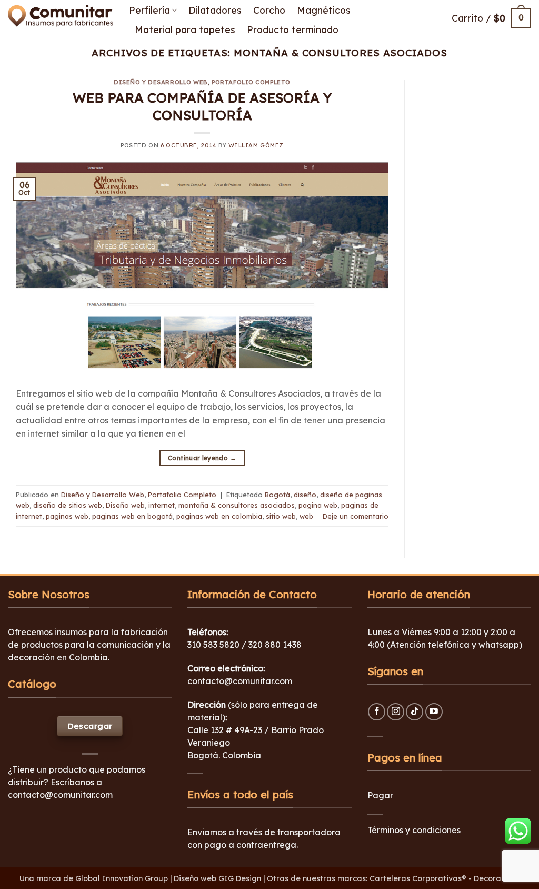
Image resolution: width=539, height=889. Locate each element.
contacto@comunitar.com (60, 794)
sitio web (281, 516)
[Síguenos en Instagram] (395, 711)
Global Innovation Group (121, 878)
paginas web (67, 516)
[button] (491, 18)
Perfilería (149, 10)
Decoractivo (497, 878)
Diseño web (125, 505)
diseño (305, 494)
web (306, 516)
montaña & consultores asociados (236, 505)
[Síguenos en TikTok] (414, 711)
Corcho (269, 10)
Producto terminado (292, 29)
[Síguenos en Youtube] (434, 711)
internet (161, 505)
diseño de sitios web (67, 505)
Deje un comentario (355, 516)
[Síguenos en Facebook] (376, 711)
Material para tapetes (185, 29)
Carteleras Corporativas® (419, 878)
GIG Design (239, 878)
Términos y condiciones (414, 830)
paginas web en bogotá (132, 516)
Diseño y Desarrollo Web (161, 82)
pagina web (317, 505)
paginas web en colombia (219, 516)
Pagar (380, 795)
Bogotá (277, 494)
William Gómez (255, 145)
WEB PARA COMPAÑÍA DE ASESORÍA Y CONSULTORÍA (202, 106)
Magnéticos (324, 10)
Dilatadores (215, 10)
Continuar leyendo (202, 458)
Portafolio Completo (251, 82)
